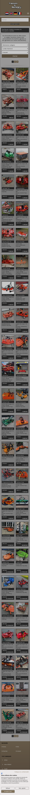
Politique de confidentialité (21, 772)
